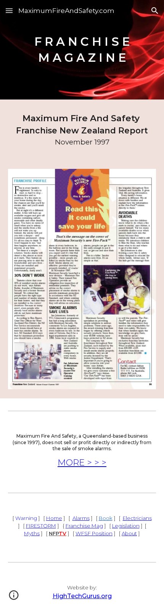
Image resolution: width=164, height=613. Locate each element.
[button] (9, 10)
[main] (82, 49)
